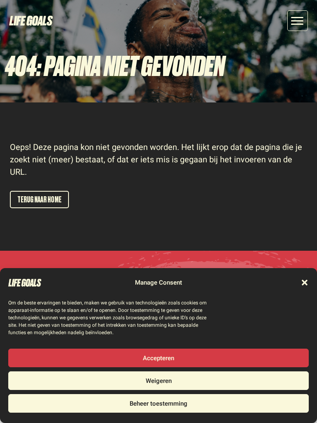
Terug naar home (39, 199)
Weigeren (159, 380)
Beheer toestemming (158, 403)
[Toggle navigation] (297, 20)
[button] (304, 282)
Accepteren (158, 358)
